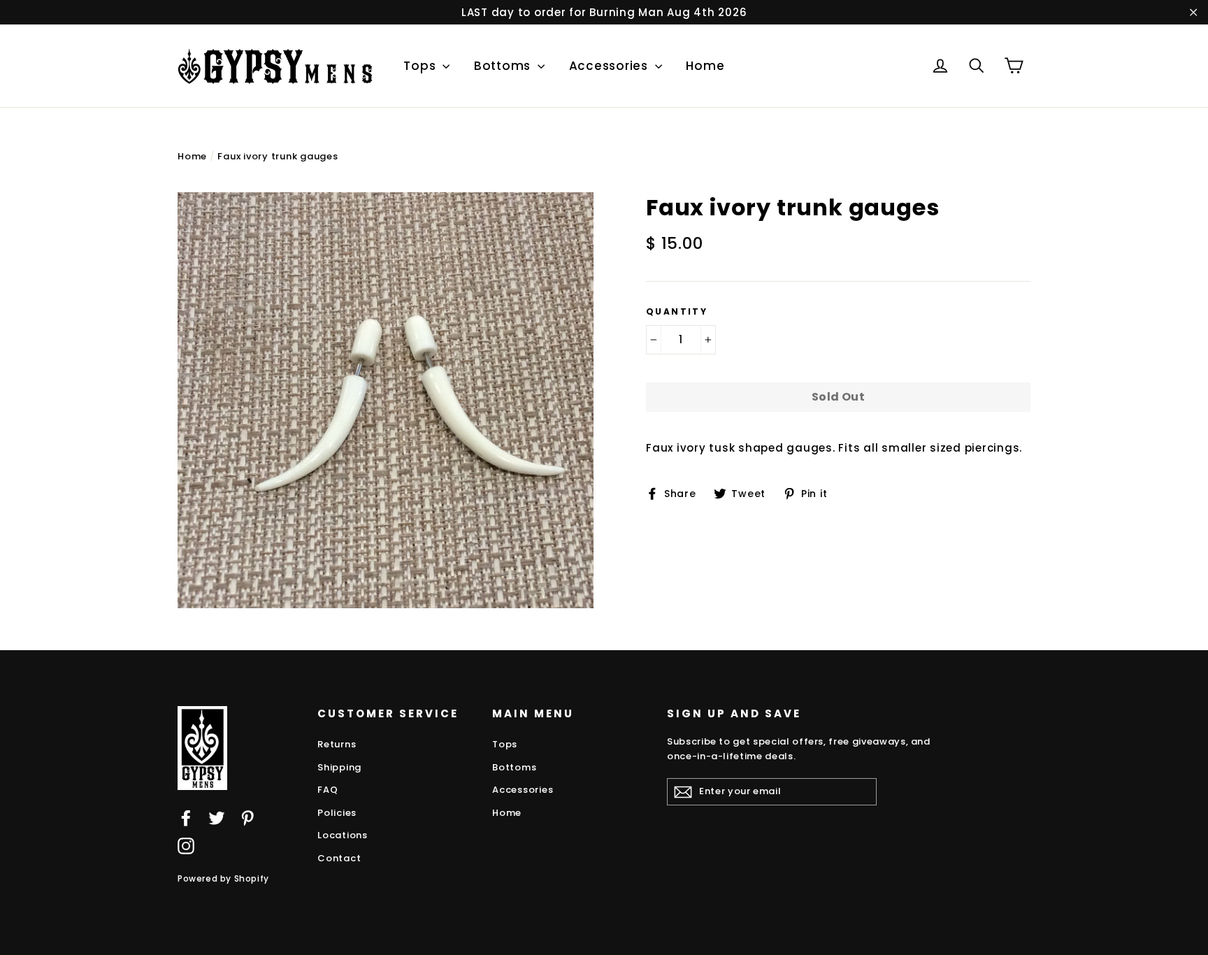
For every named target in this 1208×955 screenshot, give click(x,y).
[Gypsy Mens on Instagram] (186, 845)
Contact (339, 858)
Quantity (676, 311)
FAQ (327, 789)
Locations (342, 835)
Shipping (339, 767)
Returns (336, 744)
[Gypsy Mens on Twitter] (216, 817)
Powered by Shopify (223, 878)
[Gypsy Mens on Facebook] (186, 817)
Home (705, 65)
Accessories (610, 65)
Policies (337, 812)
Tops (421, 65)
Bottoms (504, 65)
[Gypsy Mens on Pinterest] (247, 817)
